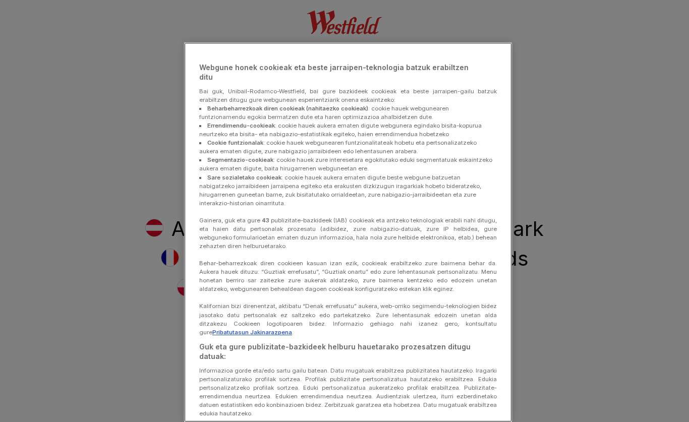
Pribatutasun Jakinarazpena (252, 332)
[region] (348, 232)
